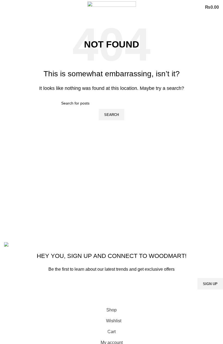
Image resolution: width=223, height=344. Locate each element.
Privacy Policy (146, 298)
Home (84, 201)
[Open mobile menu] (6, 7)
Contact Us (89, 221)
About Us (87, 211)
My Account (89, 231)
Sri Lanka (13, 201)
